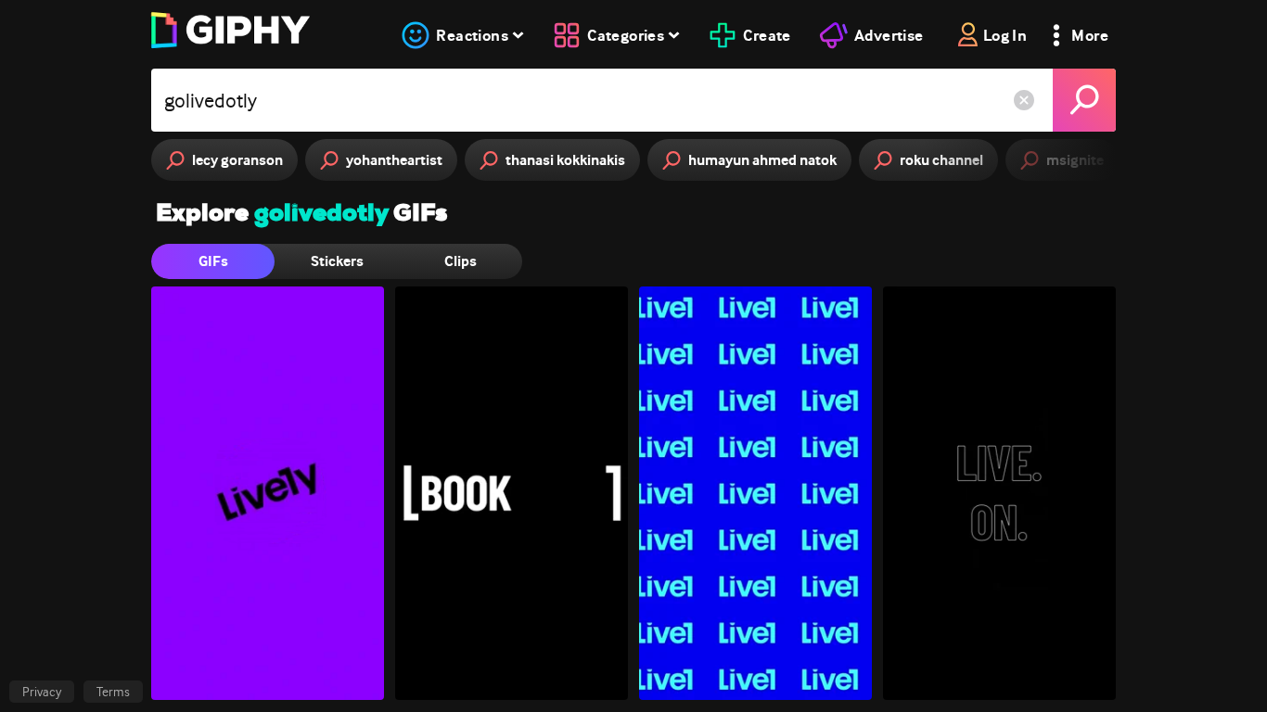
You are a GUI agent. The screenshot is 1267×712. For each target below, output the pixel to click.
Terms (113, 691)
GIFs (213, 261)
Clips (460, 261)
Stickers (337, 261)
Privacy (41, 691)
